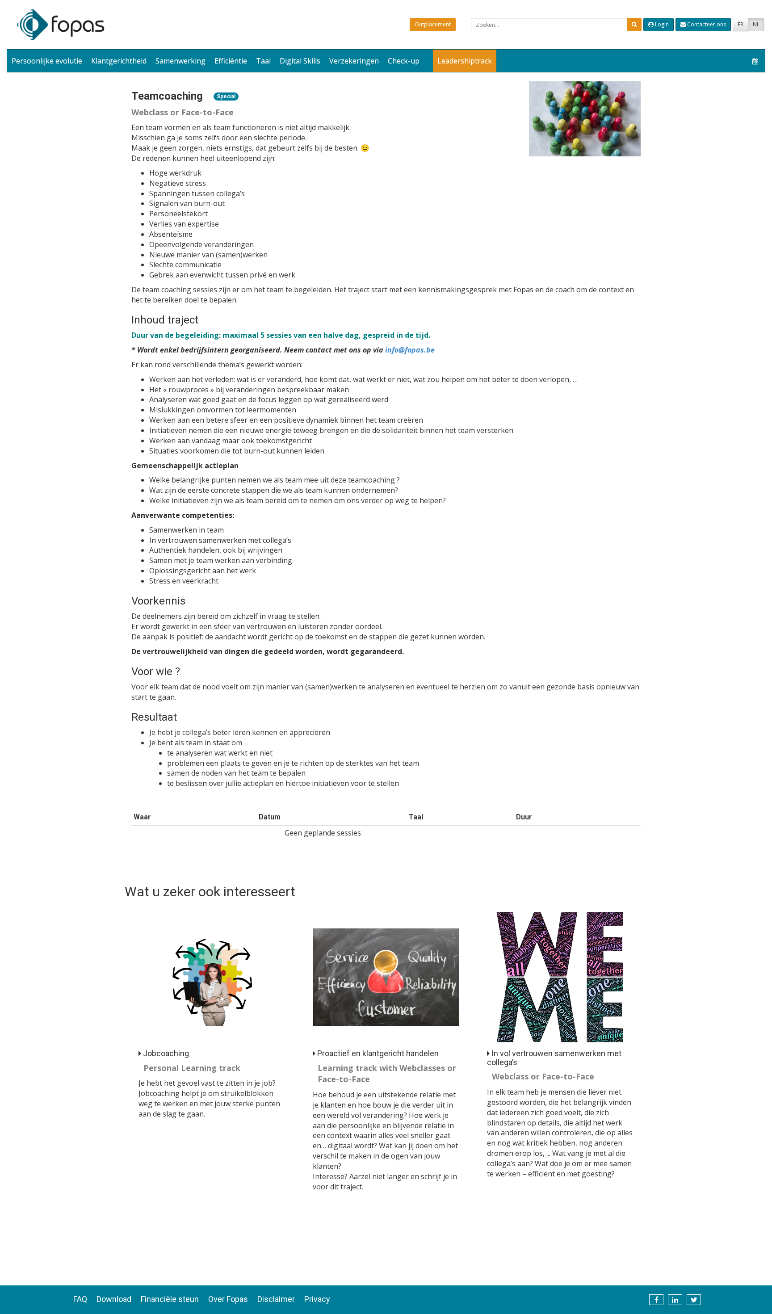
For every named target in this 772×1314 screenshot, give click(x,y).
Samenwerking (180, 61)
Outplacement (433, 24)
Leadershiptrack (464, 61)
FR (740, 24)
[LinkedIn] (675, 1300)
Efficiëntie (230, 61)
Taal (263, 61)
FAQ (80, 1299)
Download (113, 1299)
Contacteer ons (706, 24)
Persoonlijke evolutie (47, 61)
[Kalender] (755, 61)
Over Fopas (228, 1299)
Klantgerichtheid (119, 61)
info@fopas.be (410, 350)
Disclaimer (276, 1299)
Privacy (317, 1299)
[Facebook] (656, 1300)
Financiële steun (170, 1299)
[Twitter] (694, 1300)
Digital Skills (300, 61)
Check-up (404, 61)
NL (756, 24)
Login (661, 24)
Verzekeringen (354, 61)
